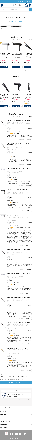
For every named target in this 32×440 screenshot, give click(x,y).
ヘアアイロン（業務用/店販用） (18, 123)
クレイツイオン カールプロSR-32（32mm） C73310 (18, 249)
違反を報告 (21, 139)
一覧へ (30, 39)
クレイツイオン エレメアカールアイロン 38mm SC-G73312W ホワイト (18, 144)
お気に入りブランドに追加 (16, 21)
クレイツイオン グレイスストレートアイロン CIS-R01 (18, 348)
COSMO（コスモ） (13, 12)
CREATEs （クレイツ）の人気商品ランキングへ (22, 70)
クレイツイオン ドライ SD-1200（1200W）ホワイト (18, 168)
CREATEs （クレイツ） (23, 12)
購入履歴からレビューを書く (15, 382)
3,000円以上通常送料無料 (8, 400)
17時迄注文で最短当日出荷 (23, 400)
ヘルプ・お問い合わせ (16, 391)
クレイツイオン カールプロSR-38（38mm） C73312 (18, 120)
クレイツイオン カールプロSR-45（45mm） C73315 (18, 297)
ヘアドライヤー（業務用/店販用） (18, 171)
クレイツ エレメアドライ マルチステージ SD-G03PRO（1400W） (18, 215)
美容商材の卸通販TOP (4, 12)
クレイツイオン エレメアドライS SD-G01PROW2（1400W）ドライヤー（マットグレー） (17, 190)
